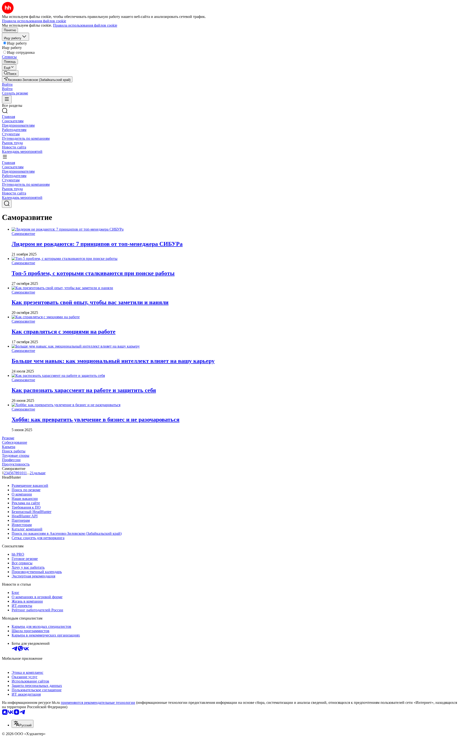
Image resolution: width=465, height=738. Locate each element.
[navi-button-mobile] (7, 99)
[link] (10, 73)
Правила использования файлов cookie (85, 25)
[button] (7, 84)
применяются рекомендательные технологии (98, 702)
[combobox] (22, 724)
